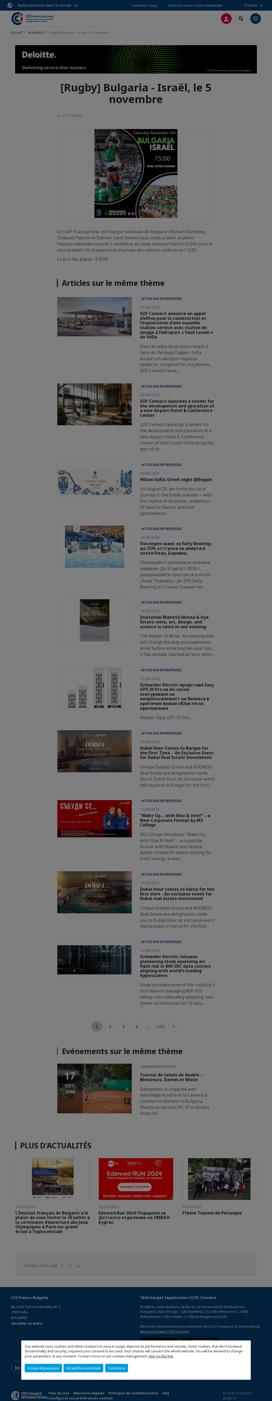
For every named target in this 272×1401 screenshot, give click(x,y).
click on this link (160, 1356)
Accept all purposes (43, 1368)
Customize (116, 1368)
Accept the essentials (83, 1368)
